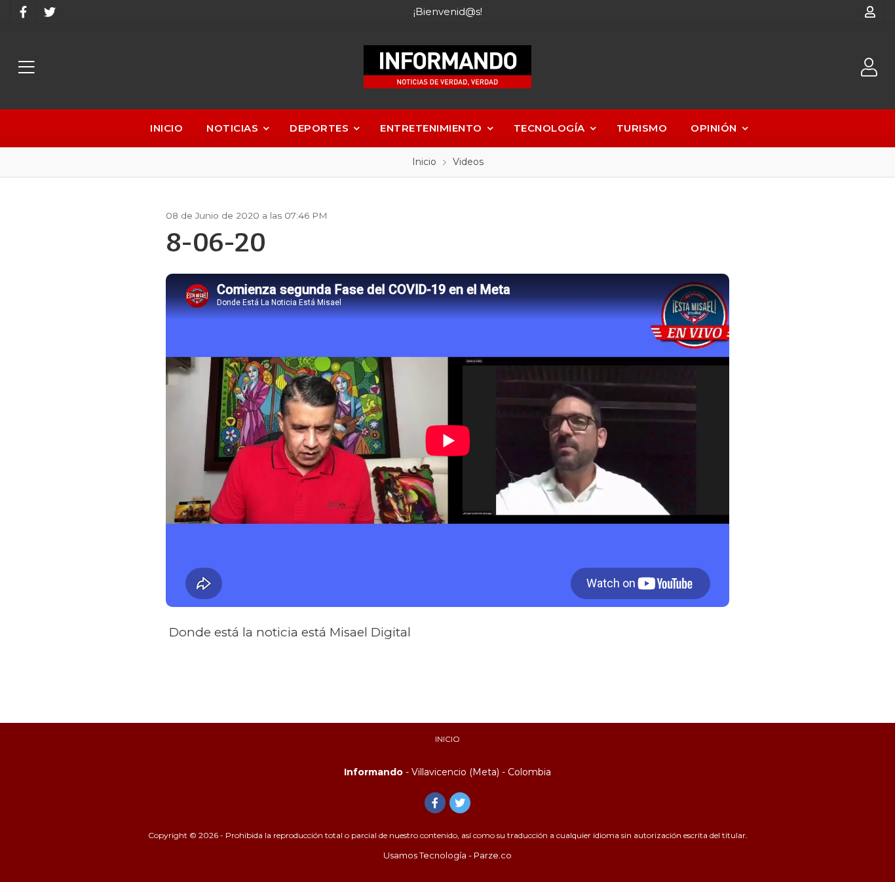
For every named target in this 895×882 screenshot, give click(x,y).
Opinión (714, 128)
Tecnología (549, 128)
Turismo (642, 128)
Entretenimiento (431, 128)
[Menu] (26, 67)
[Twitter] (49, 12)
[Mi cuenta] (870, 12)
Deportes (319, 128)
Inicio (166, 128)
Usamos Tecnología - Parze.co (447, 855)
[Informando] (447, 66)
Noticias (232, 128)
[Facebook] (23, 12)
